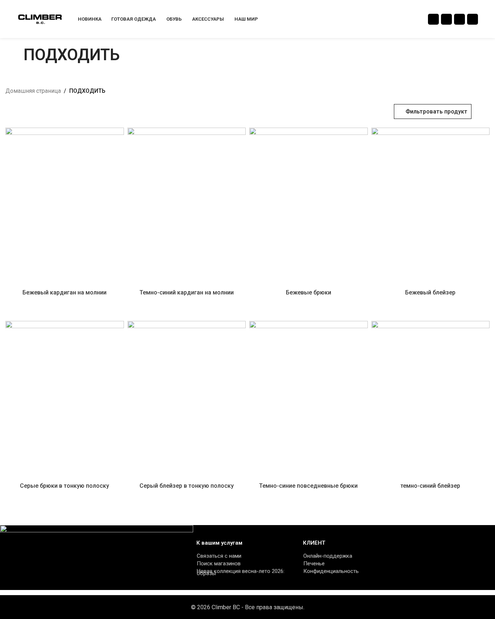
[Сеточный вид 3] (23, 111)
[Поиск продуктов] (487, 19)
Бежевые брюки (308, 292)
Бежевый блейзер (430, 292)
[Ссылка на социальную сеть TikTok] (459, 19)
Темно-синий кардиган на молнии (187, 292)
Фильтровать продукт (436, 111)
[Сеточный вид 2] (9, 111)
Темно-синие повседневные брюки (308, 485)
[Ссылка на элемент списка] (242, 556)
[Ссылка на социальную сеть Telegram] (472, 19)
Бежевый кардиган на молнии (64, 292)
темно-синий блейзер (430, 485)
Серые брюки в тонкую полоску (64, 485)
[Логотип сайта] (40, 18)
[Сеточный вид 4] (37, 111)
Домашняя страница (33, 90)
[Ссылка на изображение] (96, 557)
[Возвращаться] (14, 55)
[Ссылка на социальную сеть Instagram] (433, 19)
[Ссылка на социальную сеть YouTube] (446, 19)
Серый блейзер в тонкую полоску (187, 485)
